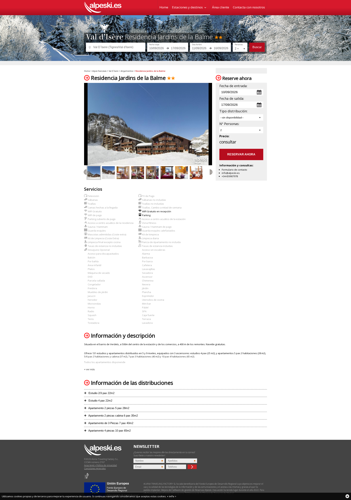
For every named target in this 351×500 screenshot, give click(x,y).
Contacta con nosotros (249, 7)
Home (163, 7)
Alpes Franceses (99, 71)
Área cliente (220, 7)
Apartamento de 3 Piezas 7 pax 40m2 (110, 423)
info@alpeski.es (231, 173)
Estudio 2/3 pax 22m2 (101, 393)
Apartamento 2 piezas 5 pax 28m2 (108, 408)
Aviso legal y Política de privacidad (100, 465)
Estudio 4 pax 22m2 (100, 400)
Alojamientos (127, 71)
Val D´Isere (113, 71)
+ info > (171, 496)
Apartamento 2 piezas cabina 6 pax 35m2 (113, 415)
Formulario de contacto (234, 169)
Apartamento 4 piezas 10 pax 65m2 (109, 430)
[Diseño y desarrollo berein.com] (86, 477)
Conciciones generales (95, 468)
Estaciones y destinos (187, 7)
